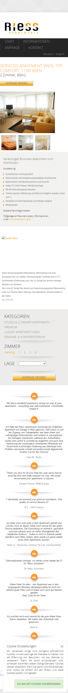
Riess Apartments (21, 28)
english (60, 54)
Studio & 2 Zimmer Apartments (27, 322)
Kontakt (35, 47)
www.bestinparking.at (20, 219)
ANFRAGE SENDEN (17, 83)
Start (9, 41)
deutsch (48, 54)
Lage (9, 363)
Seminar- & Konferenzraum (24, 337)
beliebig (10, 352)
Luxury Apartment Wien (21, 332)
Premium (10, 327)
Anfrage (12, 47)
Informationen (36, 41)
